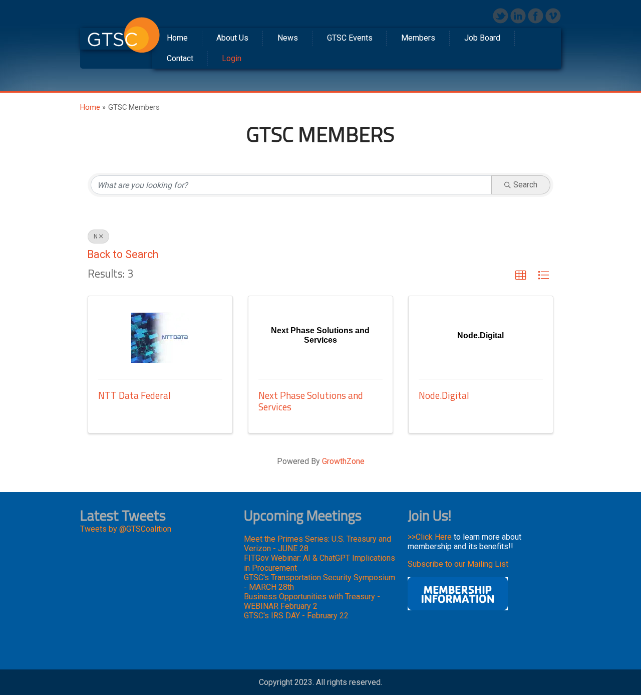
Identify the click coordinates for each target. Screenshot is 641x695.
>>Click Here (430, 537)
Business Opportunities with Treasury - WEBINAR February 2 (312, 601)
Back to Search (122, 254)
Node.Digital (444, 395)
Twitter (500, 16)
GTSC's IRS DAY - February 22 (296, 615)
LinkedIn (518, 16)
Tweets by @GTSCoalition (125, 529)
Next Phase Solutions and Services (310, 401)
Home (90, 107)
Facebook (535, 16)
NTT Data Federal (134, 395)
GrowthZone (343, 461)
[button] (521, 276)
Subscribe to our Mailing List (458, 564)
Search (525, 184)
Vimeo (553, 16)
